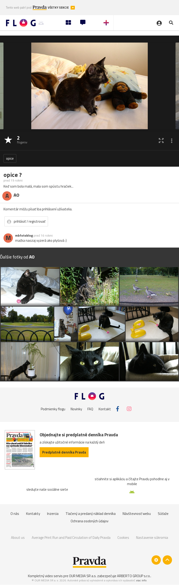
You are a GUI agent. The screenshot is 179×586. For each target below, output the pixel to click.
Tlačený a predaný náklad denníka (90, 513)
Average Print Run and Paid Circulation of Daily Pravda (71, 537)
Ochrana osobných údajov (89, 521)
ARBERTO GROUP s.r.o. (134, 576)
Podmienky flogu (53, 408)
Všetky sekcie (58, 7)
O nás (14, 513)
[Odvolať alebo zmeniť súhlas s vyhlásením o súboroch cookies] (156, 560)
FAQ (90, 408)
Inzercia (53, 513)
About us (18, 537)
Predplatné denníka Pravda (64, 452)
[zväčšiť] (161, 140)
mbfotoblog (24, 235)
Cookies (123, 537)
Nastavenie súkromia (152, 537)
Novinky (76, 408)
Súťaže (163, 513)
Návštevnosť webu (137, 513)
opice (10, 158)
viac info (141, 580)
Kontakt (105, 408)
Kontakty (33, 513)
